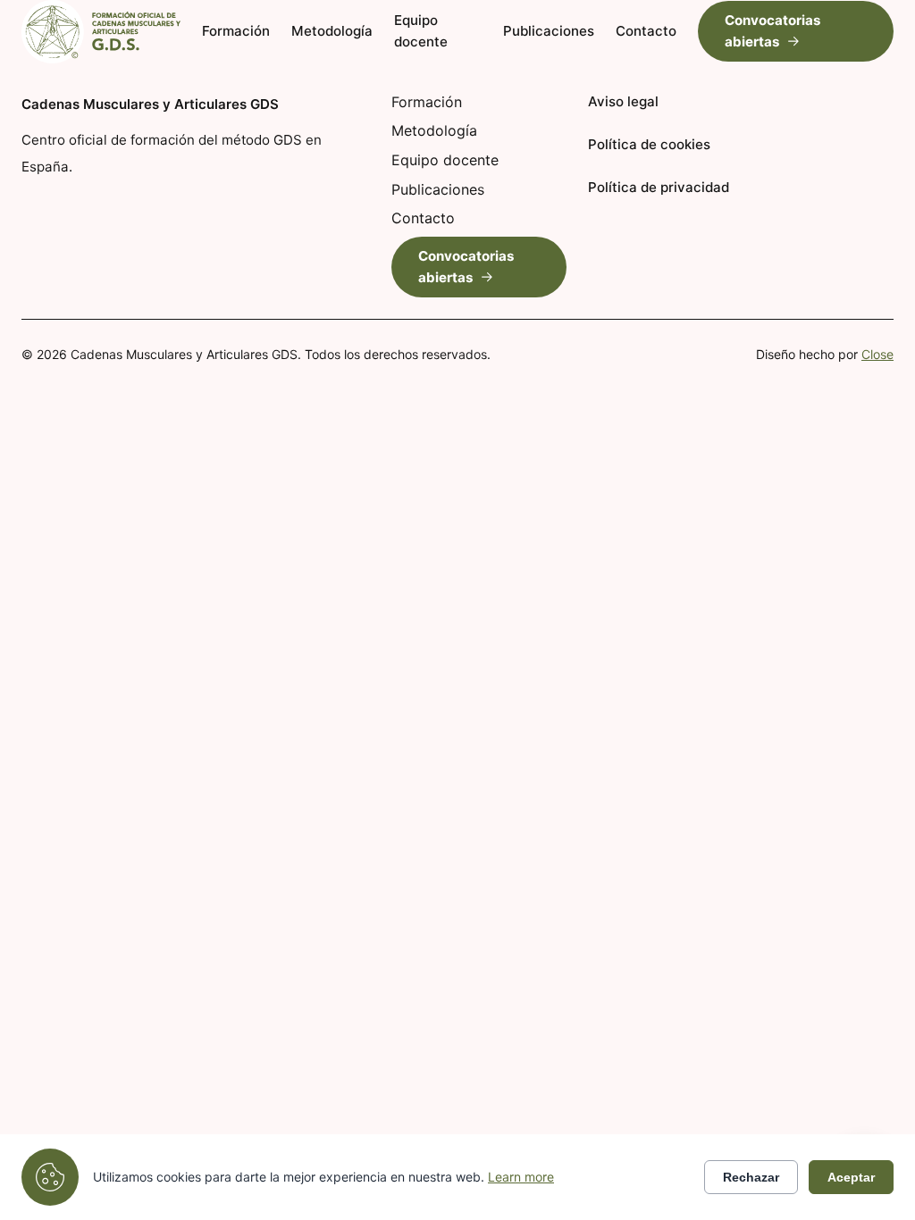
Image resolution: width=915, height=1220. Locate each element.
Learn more (521, 1176)
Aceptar (851, 1177)
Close (877, 354)
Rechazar (751, 1177)
